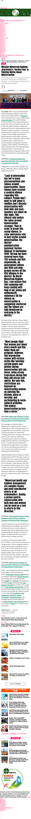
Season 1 (2, 24)
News (3, 59)
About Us (2, 802)
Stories (2, 54)
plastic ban (13, 595)
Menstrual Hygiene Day (8, 611)
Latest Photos (4, 38)
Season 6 (2, 31)
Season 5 (2, 30)
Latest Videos (4, 23)
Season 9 (2, 35)
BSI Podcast (3, 56)
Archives (2, 800)
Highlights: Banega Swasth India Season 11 (12, 20)
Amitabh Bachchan (22, 577)
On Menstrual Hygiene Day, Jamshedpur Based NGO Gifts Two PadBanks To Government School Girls (14, 161)
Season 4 (2, 28)
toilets (10, 583)
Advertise (3, 801)
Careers (2, 810)
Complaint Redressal (6, 808)
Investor (2, 806)
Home (1, 19)
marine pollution (8, 601)
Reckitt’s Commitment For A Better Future (12, 55)
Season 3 (2, 27)
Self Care (2, 51)
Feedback (3, 804)
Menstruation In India (8, 613)
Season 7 (2, 32)
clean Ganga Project (20, 601)
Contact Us (3, 809)
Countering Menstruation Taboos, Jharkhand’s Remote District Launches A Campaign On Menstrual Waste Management (15, 518)
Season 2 (2, 26)
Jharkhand (24, 116)
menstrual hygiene (6, 120)
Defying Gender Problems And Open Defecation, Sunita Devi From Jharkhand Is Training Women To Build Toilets (15, 565)
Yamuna (13, 603)
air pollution (16, 593)
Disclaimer (3, 805)
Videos (2, 22)
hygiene (7, 581)
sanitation (16, 581)
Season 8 (2, 34)
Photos (2, 36)
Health (2, 52)
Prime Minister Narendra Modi (14, 587)
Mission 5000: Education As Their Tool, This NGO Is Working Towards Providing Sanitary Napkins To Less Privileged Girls (15, 418)
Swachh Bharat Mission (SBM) (14, 574)
